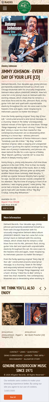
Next (45, 287)
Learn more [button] (9, 390)
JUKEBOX (28, 355)
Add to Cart (8, 208)
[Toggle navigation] (4, 8)
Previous (40, 287)
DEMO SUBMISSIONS (13, 355)
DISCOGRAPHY (15, 359)
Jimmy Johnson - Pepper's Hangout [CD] (12, 336)
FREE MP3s (39, 355)
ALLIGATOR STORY (32, 359)
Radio (9, 2)
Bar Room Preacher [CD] (35, 335)
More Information (12, 217)
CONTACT (14, 352)
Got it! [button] (13, 397)
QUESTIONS (32, 352)
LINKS (22, 352)
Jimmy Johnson (9, 66)
